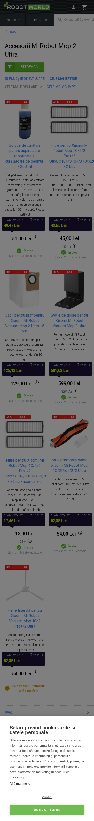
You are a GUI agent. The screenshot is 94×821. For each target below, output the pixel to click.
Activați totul (47, 810)
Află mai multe (20, 783)
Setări (47, 797)
